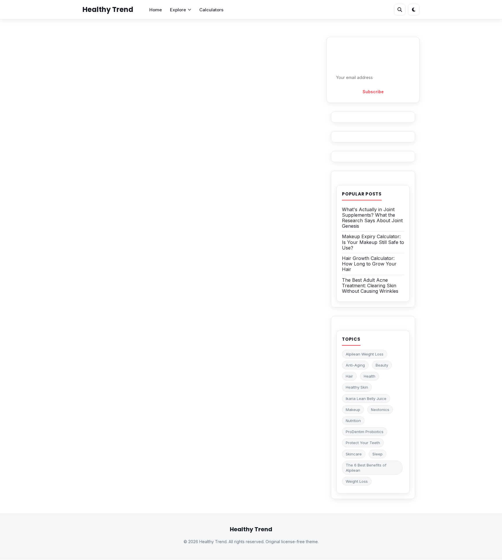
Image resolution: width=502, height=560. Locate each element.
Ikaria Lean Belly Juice (366, 398)
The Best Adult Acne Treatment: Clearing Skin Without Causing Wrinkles (370, 285)
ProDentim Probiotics (364, 431)
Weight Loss (357, 481)
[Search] (400, 9)
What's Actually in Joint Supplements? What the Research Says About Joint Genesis (372, 218)
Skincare (354, 454)
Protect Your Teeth (363, 442)
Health (369, 376)
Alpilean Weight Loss (364, 354)
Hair (349, 376)
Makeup (353, 409)
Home (155, 9)
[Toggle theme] (413, 9)
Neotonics (380, 409)
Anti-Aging (355, 365)
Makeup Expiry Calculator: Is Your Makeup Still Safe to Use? (373, 242)
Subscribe (373, 91)
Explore (178, 9)
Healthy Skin (357, 387)
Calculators (211, 9)
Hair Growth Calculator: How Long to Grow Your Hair (369, 263)
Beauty (382, 365)
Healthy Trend (108, 9)
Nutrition (353, 420)
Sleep (377, 454)
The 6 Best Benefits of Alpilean (366, 468)
